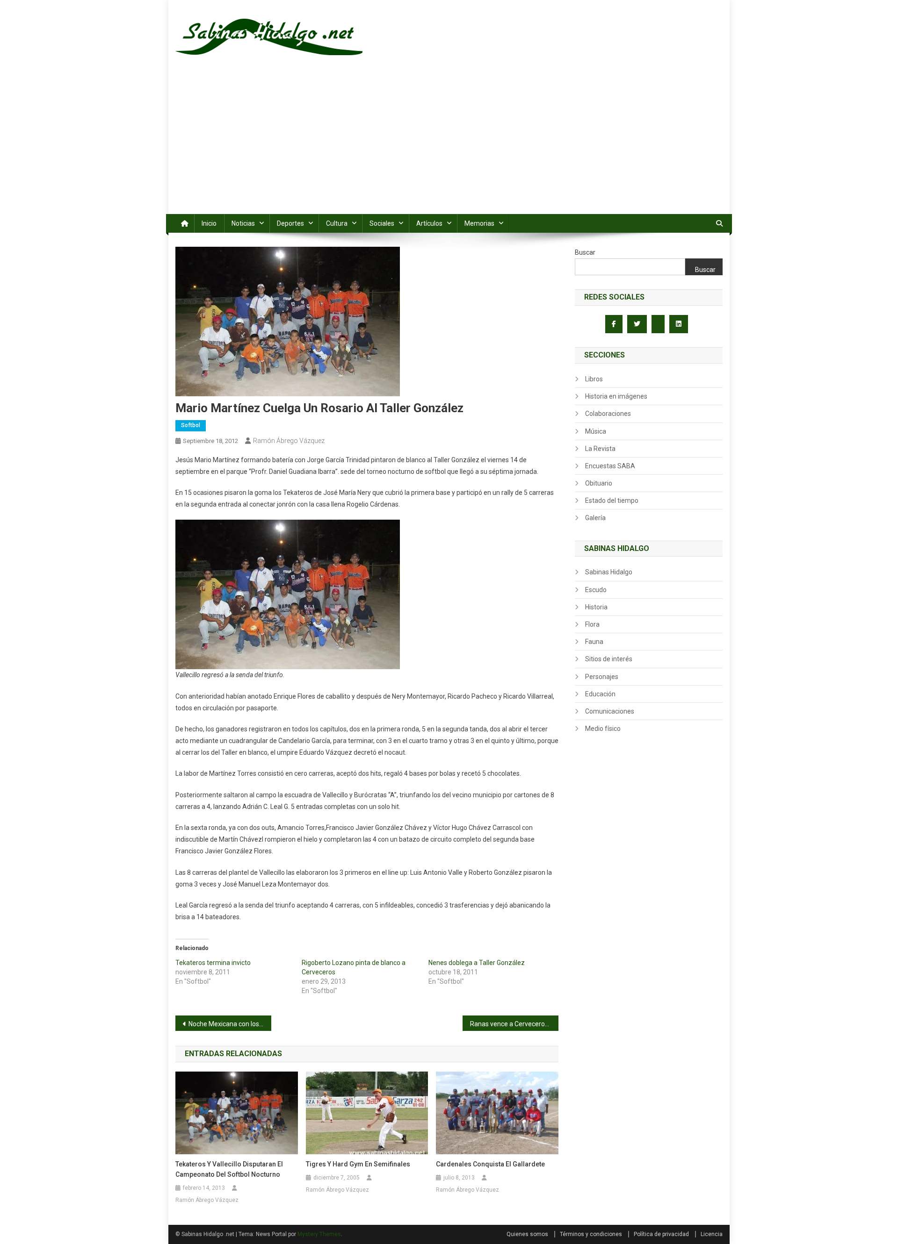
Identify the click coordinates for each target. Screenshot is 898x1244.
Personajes (601, 676)
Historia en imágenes (616, 396)
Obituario (598, 483)
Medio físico (603, 728)
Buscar (585, 252)
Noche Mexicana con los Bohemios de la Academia (229, 1024)
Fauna (594, 641)
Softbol (190, 425)
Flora (592, 624)
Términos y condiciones (591, 1234)
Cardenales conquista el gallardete (490, 1164)
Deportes (290, 223)
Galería (595, 518)
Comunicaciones (609, 711)
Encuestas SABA (610, 466)
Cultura (337, 223)
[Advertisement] (449, 144)
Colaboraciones (608, 413)
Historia (596, 607)
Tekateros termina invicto (213, 962)
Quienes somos (527, 1234)
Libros (594, 379)
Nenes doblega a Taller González (476, 962)
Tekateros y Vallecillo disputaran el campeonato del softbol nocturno (229, 1169)
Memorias (479, 223)
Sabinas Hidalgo (608, 572)
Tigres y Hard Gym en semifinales (358, 1164)
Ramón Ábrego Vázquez (289, 440)
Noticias (243, 223)
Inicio (209, 223)
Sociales (381, 223)
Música (595, 431)
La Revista (600, 448)
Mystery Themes (319, 1234)
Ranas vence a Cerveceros (509, 1024)
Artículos (429, 223)
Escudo (596, 589)
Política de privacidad (661, 1234)
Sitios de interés (608, 659)
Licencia (712, 1234)
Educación (600, 694)
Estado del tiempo (611, 500)
